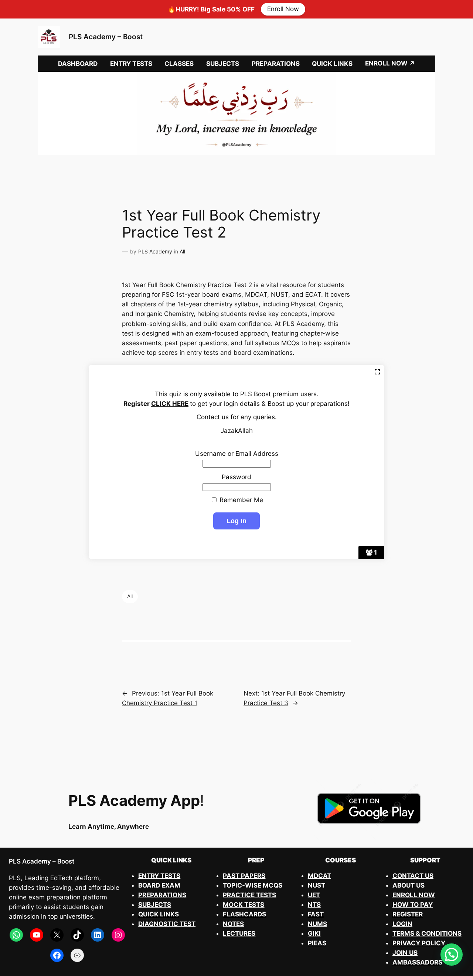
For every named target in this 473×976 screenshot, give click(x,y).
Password (236, 477)
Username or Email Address (236, 453)
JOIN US (405, 952)
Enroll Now (283, 9)
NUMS (317, 924)
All (182, 251)
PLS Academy (155, 251)
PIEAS (317, 943)
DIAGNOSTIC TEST (166, 924)
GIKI (314, 933)
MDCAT (319, 875)
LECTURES (239, 933)
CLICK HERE (169, 403)
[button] (451, 954)
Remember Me (240, 500)
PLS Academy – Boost (106, 36)
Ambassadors (417, 962)
